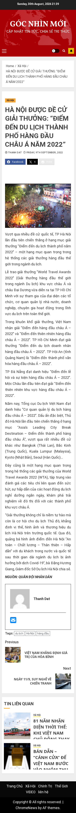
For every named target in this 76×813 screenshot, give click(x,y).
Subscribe (71, 51)
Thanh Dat (15, 152)
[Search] (63, 51)
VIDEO (30, 792)
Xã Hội (10, 100)
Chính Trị (45, 786)
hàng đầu (43, 633)
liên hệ (43, 792)
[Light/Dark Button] (55, 51)
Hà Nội (30, 633)
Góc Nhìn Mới (38, 24)
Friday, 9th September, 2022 (45, 152)
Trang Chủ (14, 786)
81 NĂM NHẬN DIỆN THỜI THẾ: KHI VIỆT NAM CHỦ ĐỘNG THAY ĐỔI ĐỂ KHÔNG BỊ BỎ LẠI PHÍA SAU (52, 736)
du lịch (19, 633)
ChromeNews (26, 808)
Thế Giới (61, 786)
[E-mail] (13, 621)
